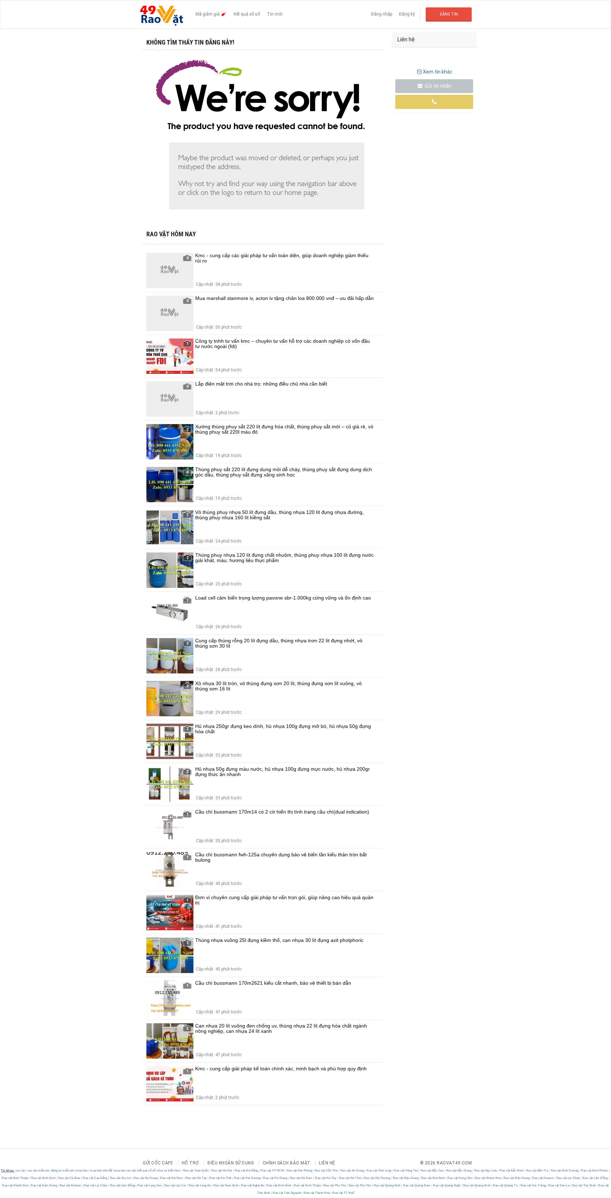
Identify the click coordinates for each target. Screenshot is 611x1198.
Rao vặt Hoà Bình (433, 1178)
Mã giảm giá (208, 14)
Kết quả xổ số (247, 14)
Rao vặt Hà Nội (221, 1170)
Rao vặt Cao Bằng (95, 1178)
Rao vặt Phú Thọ (334, 1185)
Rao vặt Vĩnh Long (379, 1170)
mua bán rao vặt (125, 1170)
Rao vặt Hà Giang (145, 1178)
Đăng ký (407, 14)
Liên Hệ (327, 1163)
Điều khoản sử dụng (231, 1163)
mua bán (82, 1170)
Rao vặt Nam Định (226, 1185)
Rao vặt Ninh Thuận (307, 1185)
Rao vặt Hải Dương (247, 1178)
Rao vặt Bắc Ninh (511, 1170)
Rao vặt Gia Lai (120, 1178)
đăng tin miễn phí (63, 1170)
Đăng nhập (381, 14)
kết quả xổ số (147, 1170)
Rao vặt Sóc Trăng (533, 1185)
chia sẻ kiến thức (169, 1170)
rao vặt (20, 1170)
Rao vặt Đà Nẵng (246, 1170)
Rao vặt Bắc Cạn (432, 1170)
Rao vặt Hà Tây (196, 1178)
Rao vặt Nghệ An (252, 1185)
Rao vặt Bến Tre (537, 1170)
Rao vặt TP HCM (272, 1170)
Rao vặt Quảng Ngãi (446, 1185)
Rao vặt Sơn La (559, 1185)
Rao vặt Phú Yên (360, 1185)
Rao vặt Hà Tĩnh (221, 1178)
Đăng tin (449, 14)
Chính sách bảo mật (286, 1163)
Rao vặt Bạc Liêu (485, 1170)
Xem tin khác (438, 72)
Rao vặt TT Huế (343, 1192)
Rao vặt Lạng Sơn (150, 1185)
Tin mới (275, 14)
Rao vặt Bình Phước (594, 1170)
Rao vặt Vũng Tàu (406, 1170)
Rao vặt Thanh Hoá (317, 1192)
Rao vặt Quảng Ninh (476, 1185)
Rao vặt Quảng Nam (417, 1185)
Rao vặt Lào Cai (175, 1185)
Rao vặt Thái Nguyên (287, 1192)
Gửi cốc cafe (158, 1163)
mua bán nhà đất (101, 1170)
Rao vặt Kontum (543, 1178)
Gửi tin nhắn (438, 86)
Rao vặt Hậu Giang (405, 1178)
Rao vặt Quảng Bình (387, 1185)
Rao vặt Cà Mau (69, 1178)
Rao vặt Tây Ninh (584, 1185)
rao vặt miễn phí (39, 1170)
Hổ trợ (190, 1163)
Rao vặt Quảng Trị (505, 1185)
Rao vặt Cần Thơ (326, 1170)
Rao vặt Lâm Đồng (595, 1178)
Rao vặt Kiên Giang (516, 1178)
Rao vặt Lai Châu (568, 1178)
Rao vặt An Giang (352, 1170)
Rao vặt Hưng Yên (460, 1178)
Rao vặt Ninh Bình (279, 1185)
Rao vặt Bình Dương (564, 1170)
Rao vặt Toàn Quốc (196, 1170)
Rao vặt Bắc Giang (458, 1170)
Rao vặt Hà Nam (171, 1178)
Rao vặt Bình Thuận (15, 1178)
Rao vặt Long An (200, 1185)
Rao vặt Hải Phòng (299, 1170)
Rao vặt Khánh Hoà (488, 1178)
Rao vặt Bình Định (43, 1178)
